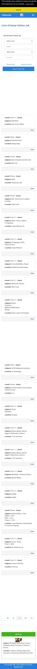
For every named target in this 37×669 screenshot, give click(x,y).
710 (31, 618)
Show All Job (11, 64)
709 (25, 618)
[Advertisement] (18, 94)
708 (20, 618)
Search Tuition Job (18, 69)
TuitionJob (6, 15)
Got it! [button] (18, 10)
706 (7, 618)
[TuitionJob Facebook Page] (18, 14)
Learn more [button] (29, 4)
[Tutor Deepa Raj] (18, 640)
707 (13, 618)
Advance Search (26, 64)
